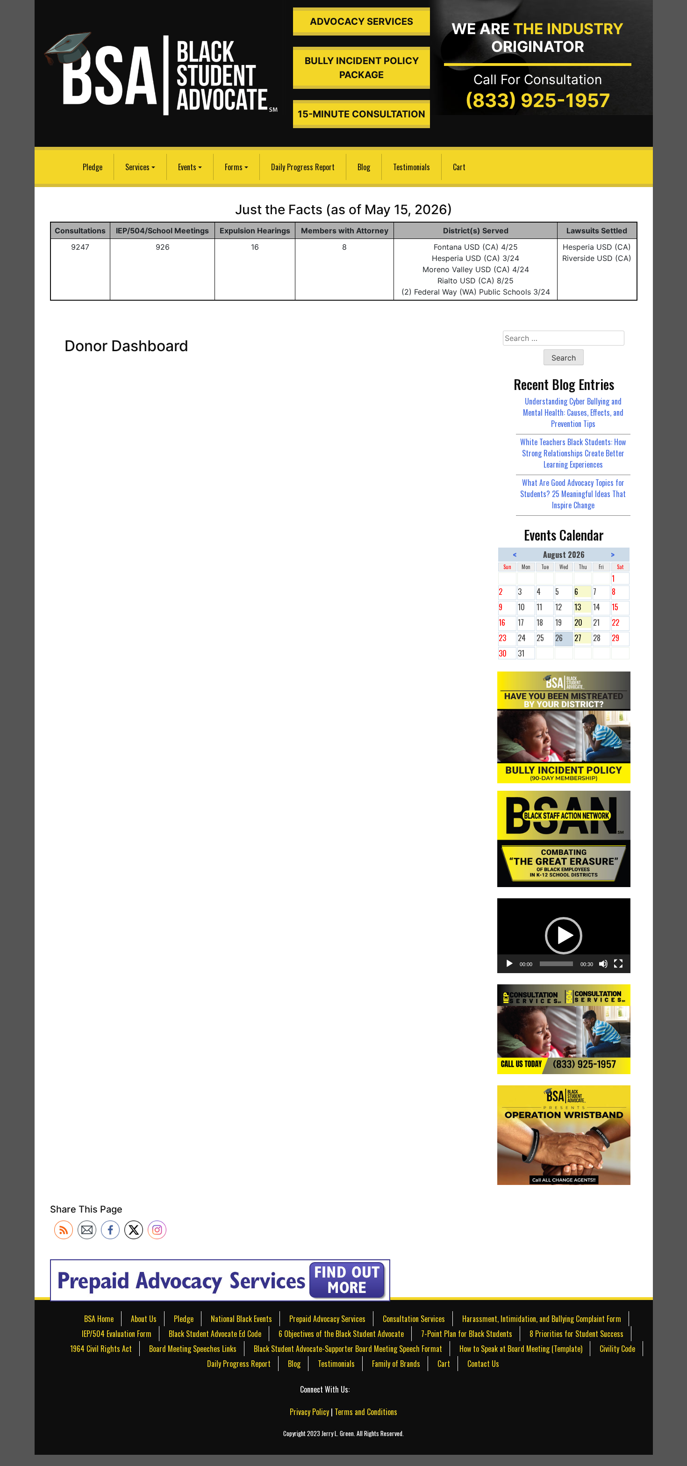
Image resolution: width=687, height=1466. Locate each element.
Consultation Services (414, 1318)
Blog (364, 167)
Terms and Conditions (366, 1411)
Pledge (92, 167)
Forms (234, 167)
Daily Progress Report (303, 167)
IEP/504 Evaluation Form (116, 1333)
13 (582, 607)
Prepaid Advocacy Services (327, 1318)
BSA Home (99, 1318)
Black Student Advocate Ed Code (215, 1333)
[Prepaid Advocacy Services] (220, 1280)
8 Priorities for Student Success (576, 1333)
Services (137, 167)
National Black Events (241, 1318)
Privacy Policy (309, 1411)
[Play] (509, 963)
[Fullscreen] (618, 963)
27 (582, 637)
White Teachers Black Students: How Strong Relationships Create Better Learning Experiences (573, 453)
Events (187, 167)
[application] (563, 935)
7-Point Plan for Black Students (466, 1333)
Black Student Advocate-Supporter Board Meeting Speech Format (348, 1348)
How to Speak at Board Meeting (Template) (520, 1348)
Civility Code (617, 1348)
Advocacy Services (361, 21)
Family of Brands (396, 1363)
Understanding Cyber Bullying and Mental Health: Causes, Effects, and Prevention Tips (573, 412)
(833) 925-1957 (537, 100)
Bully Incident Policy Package (362, 67)
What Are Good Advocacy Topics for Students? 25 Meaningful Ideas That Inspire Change (573, 494)
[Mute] (603, 963)
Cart (459, 167)
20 (582, 622)
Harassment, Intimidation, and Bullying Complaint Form (541, 1318)
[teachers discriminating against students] (563, 1134)
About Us (144, 1318)
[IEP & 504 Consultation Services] (563, 1028)
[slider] (556, 963)
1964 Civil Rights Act (101, 1348)
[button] (563, 935)
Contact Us (483, 1363)
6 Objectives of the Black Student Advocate (341, 1333)
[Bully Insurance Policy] (563, 726)
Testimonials (411, 167)
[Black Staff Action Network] (563, 838)
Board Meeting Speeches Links (192, 1348)
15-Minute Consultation (361, 114)
